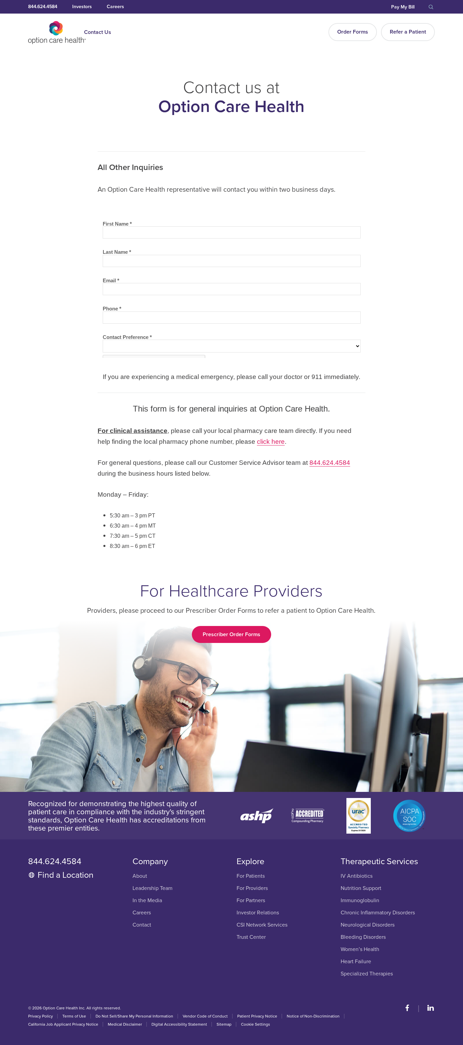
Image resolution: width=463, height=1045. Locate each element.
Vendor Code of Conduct (205, 1016)
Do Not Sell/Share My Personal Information (134, 1016)
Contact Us (97, 32)
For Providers (252, 888)
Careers (142, 913)
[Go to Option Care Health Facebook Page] (410, 1009)
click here (271, 441)
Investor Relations (258, 913)
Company (150, 861)
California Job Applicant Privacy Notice (63, 1024)
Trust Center (251, 937)
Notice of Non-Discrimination (313, 1016)
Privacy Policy (40, 1016)
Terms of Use (74, 1016)
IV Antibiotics (357, 876)
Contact (142, 925)
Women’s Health (360, 949)
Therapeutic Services (379, 861)
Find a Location (66, 875)
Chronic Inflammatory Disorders (378, 913)
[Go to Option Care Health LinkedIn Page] (427, 1009)
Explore (250, 861)
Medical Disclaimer (125, 1024)
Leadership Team (153, 888)
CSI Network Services (262, 925)
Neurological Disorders (368, 925)
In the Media (147, 900)
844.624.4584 (329, 462)
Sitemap (224, 1024)
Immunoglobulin (360, 900)
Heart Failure (356, 961)
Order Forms (352, 31)
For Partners (251, 900)
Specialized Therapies (367, 974)
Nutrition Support (361, 888)
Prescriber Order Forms (231, 634)
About (140, 876)
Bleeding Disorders (363, 937)
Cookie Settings (255, 1024)
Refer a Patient (408, 31)
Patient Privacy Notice (257, 1016)
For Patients (251, 876)
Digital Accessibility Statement (179, 1024)
